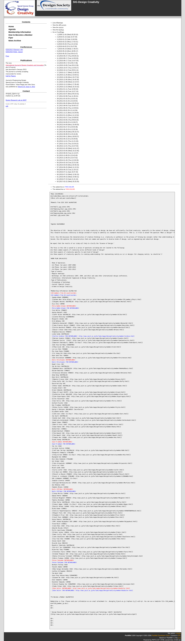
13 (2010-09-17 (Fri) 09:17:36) (67, 63)
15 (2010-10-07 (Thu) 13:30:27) (68, 68)
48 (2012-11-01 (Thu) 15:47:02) (67, 146)
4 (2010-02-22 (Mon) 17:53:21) (67, 41)
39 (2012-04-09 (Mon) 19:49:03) (68, 124)
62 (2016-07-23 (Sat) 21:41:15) (67, 179)
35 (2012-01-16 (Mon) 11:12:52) (68, 115)
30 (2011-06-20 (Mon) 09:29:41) (68, 103)
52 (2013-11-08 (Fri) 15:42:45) (67, 155)
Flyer (7, 56)
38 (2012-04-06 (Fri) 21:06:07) (67, 122)
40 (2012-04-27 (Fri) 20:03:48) (67, 127)
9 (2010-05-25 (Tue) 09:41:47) (67, 53)
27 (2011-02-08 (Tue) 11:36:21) (67, 96)
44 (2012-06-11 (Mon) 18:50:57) (68, 136)
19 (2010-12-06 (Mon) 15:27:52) (68, 77)
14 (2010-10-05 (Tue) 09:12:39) (67, 65)
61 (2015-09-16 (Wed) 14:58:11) (68, 177)
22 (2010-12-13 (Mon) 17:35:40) (68, 84)
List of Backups (58, 23)
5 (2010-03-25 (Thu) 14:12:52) (67, 44)
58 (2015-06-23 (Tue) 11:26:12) (67, 169)
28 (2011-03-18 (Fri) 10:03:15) (67, 98)
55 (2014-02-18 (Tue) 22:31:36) (67, 162)
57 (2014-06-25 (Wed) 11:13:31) (68, 167)
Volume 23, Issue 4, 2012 (26, 86)
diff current (62, 25)
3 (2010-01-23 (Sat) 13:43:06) (67, 39)
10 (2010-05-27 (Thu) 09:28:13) (68, 56)
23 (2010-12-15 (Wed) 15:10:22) (68, 86)
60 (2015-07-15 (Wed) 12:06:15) (68, 174)
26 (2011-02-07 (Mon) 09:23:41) (68, 94)
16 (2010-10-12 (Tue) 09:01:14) (67, 70)
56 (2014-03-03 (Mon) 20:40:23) (68, 165)
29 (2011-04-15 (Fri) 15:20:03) (67, 101)
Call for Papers (11, 76)
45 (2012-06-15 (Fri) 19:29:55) (67, 139)
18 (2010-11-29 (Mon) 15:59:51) (68, 75)
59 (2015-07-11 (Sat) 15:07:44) (67, 172)
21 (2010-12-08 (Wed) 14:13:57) (68, 82)
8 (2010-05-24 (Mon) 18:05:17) (67, 51)
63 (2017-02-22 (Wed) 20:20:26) (68, 181)
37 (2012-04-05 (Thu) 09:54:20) (68, 120)
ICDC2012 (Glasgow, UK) (14, 49)
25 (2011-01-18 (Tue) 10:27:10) (67, 91)
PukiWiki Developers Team (161, 635)
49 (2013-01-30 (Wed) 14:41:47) (68, 148)
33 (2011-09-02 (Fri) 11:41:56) (67, 110)
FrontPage (60, 32)
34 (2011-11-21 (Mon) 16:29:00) (68, 112)
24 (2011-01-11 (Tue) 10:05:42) (67, 89)
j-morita (178, 633)
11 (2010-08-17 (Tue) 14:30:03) (67, 58)
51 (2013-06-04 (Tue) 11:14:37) (67, 153)
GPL (179, 635)
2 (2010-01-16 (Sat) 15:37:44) (67, 37)
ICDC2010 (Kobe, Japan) (14, 52)
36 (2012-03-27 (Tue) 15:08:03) (67, 117)
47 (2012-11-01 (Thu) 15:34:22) (67, 143)
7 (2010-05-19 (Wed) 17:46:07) (67, 49)
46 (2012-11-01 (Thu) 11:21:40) (67, 141)
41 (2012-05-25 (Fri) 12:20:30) (67, 129)
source (61, 27)
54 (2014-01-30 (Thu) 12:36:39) (68, 160)
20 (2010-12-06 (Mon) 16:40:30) (68, 79)
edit (7, 106)
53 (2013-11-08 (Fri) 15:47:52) (67, 158)
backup (61, 30)
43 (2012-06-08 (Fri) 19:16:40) (67, 134)
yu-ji (179, 638)
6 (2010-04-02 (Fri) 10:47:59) (67, 46)
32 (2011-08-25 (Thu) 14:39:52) (67, 108)
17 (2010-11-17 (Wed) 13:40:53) (68, 72)
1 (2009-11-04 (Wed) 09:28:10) (67, 34)
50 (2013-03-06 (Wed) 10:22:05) (68, 150)
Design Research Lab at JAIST (16, 100)
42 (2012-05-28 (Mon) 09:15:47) (68, 132)
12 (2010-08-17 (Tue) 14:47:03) (67, 60)
